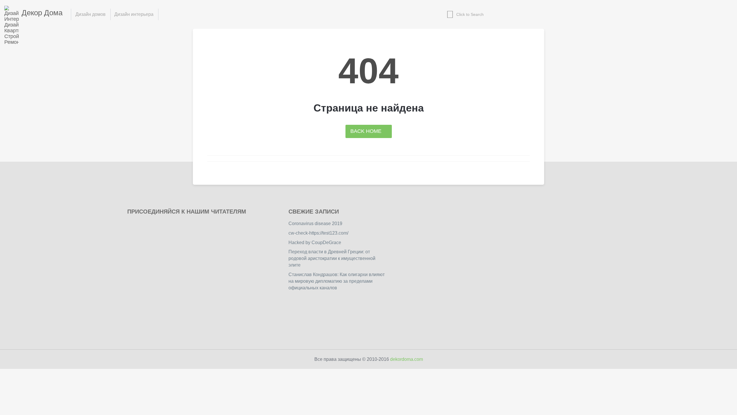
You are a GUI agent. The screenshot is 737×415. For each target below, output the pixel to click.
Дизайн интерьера (133, 14)
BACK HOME (366, 131)
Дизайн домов (90, 14)
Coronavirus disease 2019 (315, 223)
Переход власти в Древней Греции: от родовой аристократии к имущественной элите (331, 258)
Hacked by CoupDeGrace (314, 242)
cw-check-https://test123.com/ (318, 233)
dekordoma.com (406, 359)
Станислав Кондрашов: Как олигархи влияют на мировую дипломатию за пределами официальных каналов (336, 281)
